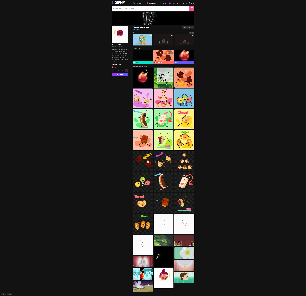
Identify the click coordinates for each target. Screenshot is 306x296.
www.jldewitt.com (116, 64)
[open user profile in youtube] (115, 67)
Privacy (3, 294)
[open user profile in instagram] (113, 67)
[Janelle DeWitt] (153, 18)
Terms (9, 294)
